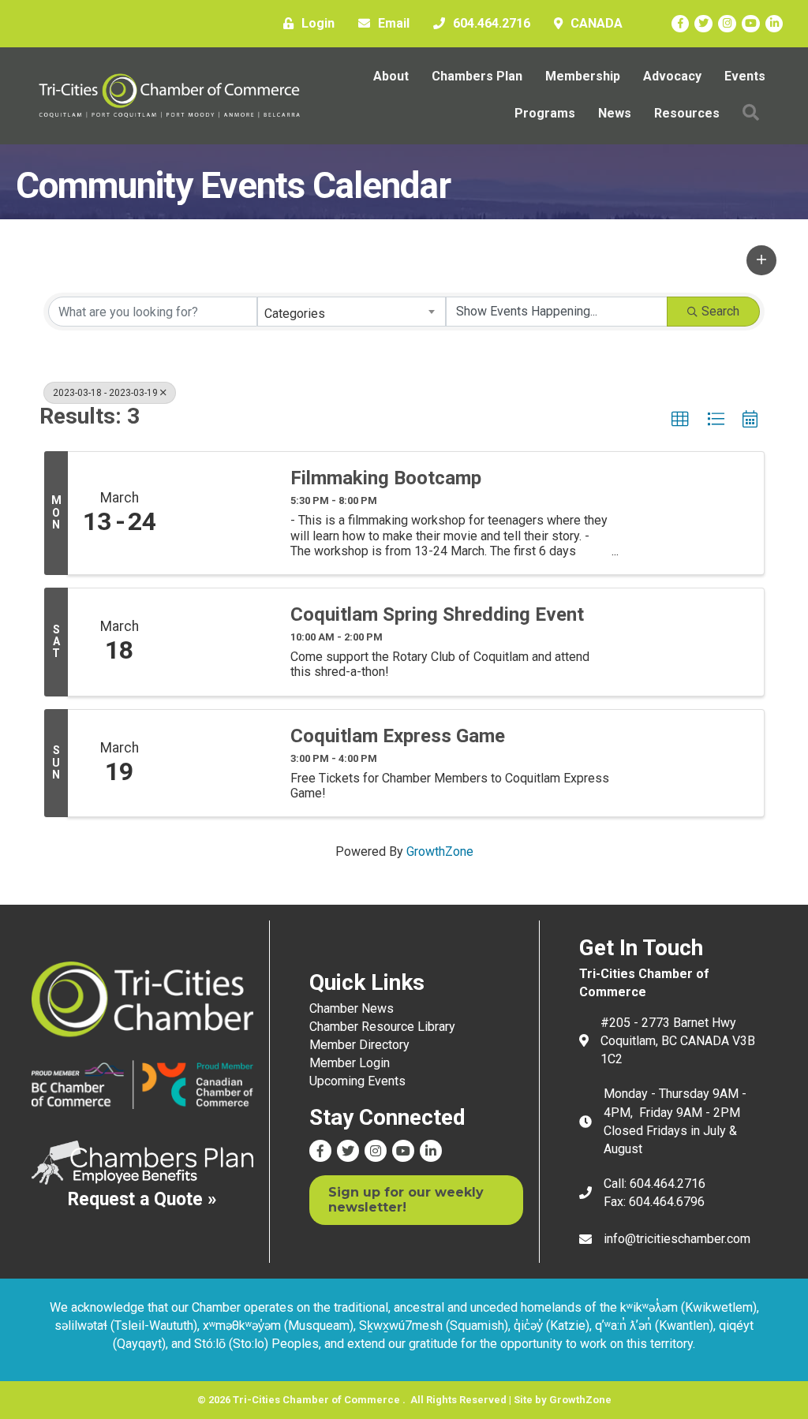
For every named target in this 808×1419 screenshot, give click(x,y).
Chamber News (351, 1008)
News (614, 113)
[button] (761, 260)
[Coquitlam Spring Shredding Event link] (222, 642)
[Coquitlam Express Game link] (222, 764)
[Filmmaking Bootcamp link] (222, 513)
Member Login (349, 1062)
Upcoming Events (357, 1081)
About (391, 76)
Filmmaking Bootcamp (385, 478)
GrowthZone (439, 851)
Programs (544, 113)
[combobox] (351, 312)
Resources (687, 113)
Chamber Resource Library (382, 1026)
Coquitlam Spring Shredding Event (437, 614)
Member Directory (359, 1044)
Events (744, 76)
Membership (582, 76)
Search (720, 311)
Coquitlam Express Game (397, 736)
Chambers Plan (477, 76)
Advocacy (672, 76)
